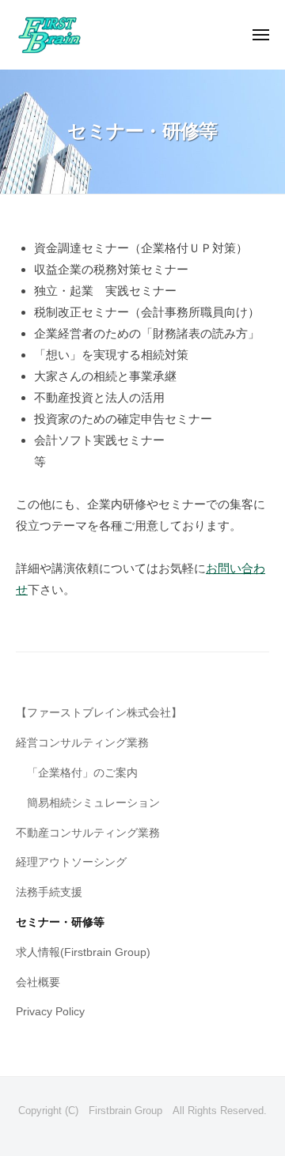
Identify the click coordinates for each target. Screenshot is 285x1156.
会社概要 (38, 982)
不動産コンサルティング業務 (88, 833)
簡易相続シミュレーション (93, 803)
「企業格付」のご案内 (82, 773)
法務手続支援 (49, 892)
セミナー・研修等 (60, 922)
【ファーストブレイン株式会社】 (99, 713)
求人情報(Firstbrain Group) (83, 952)
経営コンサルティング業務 (82, 743)
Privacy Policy (50, 1012)
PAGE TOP (260, 1108)
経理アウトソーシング (71, 862)
